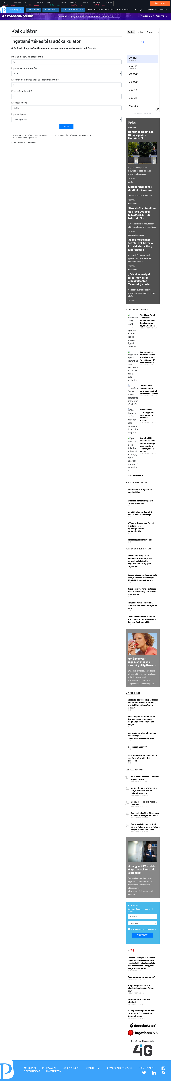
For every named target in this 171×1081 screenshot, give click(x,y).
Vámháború (34, 10)
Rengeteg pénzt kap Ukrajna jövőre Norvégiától (141, 135)
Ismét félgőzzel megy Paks (140, 540)
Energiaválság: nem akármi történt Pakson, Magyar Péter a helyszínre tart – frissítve (145, 827)
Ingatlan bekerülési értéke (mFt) (28, 56)
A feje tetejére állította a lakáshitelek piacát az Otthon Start (141, 988)
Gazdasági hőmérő (17, 16)
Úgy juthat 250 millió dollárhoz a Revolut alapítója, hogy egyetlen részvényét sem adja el (147, 445)
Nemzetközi (132, 127)
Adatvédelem (92, 1068)
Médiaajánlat (49, 1068)
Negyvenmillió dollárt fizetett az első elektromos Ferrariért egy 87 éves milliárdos (147, 357)
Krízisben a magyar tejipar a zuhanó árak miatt (140, 502)
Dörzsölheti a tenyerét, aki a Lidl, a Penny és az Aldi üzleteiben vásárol (144, 790)
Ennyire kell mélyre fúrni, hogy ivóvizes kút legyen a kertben (145, 814)
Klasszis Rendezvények (73, 10)
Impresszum (30, 1068)
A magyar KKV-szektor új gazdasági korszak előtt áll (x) (142, 869)
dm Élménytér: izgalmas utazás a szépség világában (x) (142, 662)
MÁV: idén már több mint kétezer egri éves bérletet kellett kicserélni (143, 758)
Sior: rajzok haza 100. (137, 747)
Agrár (130, 182)
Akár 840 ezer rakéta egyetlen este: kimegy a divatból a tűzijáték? (147, 415)
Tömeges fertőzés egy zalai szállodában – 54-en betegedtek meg (142, 605)
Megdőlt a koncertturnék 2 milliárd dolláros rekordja (140, 513)
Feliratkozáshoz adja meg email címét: (140, 910)
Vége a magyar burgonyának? (141, 977)
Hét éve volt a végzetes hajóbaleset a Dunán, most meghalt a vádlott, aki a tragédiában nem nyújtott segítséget (140, 561)
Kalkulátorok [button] (122, 10)
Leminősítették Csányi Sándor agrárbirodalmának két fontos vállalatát (149, 390)
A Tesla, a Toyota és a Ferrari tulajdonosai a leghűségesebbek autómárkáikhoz (141, 527)
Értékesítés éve (19, 102)
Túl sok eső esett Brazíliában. (140, 196)
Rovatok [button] (109, 10)
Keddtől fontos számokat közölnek (139, 1000)
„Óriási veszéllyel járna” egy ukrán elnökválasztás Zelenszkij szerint (139, 279)
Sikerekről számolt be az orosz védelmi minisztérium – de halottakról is (142, 213)
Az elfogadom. (143, 929)
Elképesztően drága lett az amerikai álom (140, 490)
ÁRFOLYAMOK (160, 3)
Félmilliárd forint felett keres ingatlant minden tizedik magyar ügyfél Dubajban (147, 320)
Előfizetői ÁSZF (146, 1068)
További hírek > (135, 475)
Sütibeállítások (32, 1071)
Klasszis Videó (51, 10)
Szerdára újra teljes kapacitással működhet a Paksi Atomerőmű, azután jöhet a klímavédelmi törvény (143, 704)
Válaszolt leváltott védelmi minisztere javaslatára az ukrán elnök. (141, 293)
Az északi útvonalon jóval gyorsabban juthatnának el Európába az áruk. (139, 258)
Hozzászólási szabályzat (119, 1068)
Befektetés (98, 10)
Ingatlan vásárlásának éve (24, 68)
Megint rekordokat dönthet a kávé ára (140, 188)
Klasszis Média (53, 1071)
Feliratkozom (142, 935)
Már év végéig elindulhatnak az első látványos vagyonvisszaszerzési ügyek (142, 735)
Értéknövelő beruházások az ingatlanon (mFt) (35, 79)
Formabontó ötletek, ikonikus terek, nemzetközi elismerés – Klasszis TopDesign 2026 (142, 619)
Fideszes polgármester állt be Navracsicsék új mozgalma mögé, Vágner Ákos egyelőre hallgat (141, 720)
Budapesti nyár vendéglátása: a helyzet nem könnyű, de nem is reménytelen (142, 591)
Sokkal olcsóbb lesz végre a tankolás (144, 803)
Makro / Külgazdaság (136, 235)
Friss (90, 10)
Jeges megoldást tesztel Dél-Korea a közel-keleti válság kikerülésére (140, 244)
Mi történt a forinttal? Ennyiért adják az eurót (145, 778)
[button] (141, 10)
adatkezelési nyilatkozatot (141, 929)
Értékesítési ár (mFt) (21, 91)
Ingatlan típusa (18, 114)
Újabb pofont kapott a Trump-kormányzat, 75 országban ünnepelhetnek (141, 1013)
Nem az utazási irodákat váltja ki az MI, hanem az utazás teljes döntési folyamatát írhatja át (142, 577)
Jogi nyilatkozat (71, 1068)
